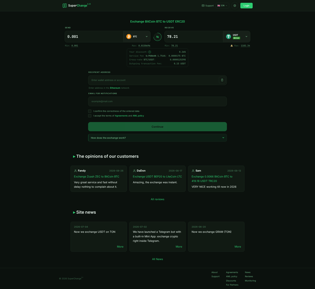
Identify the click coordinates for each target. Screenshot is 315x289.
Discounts (231, 280)
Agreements (121, 115)
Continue (157, 126)
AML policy (138, 115)
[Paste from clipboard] (222, 80)
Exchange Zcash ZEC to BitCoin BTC (96, 176)
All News (157, 259)
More (120, 246)
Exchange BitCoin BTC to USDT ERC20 (157, 21)
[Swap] (157, 36)
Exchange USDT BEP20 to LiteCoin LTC (157, 176)
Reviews (249, 276)
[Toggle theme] (234, 5)
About (214, 272)
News (248, 272)
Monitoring (250, 280)
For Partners (232, 285)
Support (209, 5)
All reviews (157, 199)
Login (246, 5)
